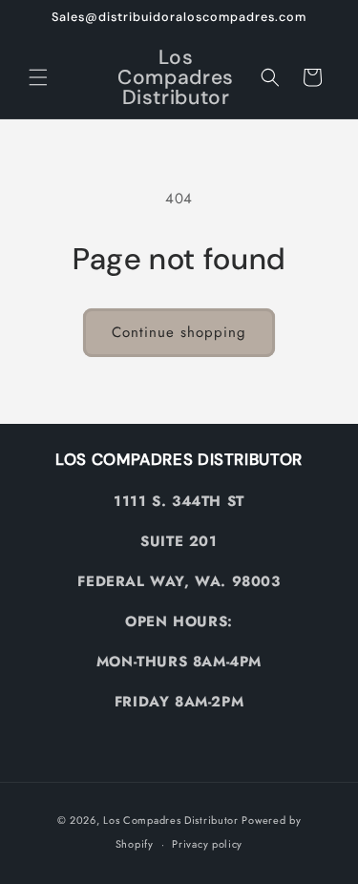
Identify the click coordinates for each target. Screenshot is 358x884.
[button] (38, 77)
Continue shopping (179, 332)
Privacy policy (207, 844)
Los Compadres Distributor (171, 820)
